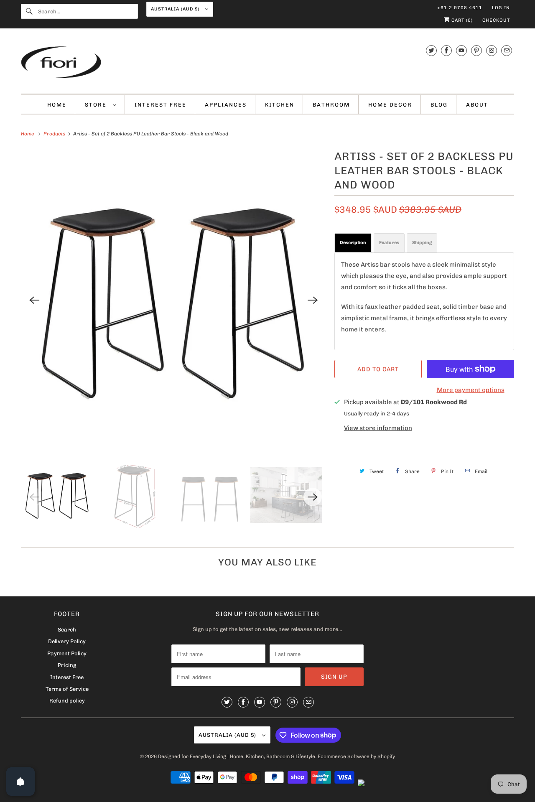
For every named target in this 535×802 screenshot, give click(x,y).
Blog (439, 105)
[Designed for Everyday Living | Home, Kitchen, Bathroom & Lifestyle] (267, 63)
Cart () (461, 20)
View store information (378, 428)
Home (56, 105)
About (477, 105)
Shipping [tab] (422, 242)
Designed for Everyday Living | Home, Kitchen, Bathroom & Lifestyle (236, 756)
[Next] (312, 300)
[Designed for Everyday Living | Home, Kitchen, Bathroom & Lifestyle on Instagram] (491, 50)
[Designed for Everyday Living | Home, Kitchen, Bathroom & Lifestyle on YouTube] (461, 50)
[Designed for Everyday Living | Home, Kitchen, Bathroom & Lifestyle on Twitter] (431, 50)
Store (97, 105)
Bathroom (331, 105)
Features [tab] (389, 242)
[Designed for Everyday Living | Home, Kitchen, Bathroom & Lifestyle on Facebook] (446, 50)
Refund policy (67, 701)
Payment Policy (67, 653)
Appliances (226, 105)
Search (67, 629)
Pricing (67, 665)
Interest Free (160, 105)
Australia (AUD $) (176, 9)
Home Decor (390, 105)
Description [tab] (353, 242)
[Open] (20, 781)
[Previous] (34, 300)
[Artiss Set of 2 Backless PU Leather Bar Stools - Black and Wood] (173, 300)
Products (54, 134)
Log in (501, 7)
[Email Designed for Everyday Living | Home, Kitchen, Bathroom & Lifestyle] (506, 50)
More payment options (470, 390)
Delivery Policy (67, 641)
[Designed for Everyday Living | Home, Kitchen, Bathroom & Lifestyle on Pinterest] (476, 50)
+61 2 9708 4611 (459, 7)
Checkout (496, 20)
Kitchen (279, 105)
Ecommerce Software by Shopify (356, 756)
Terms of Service (67, 689)
